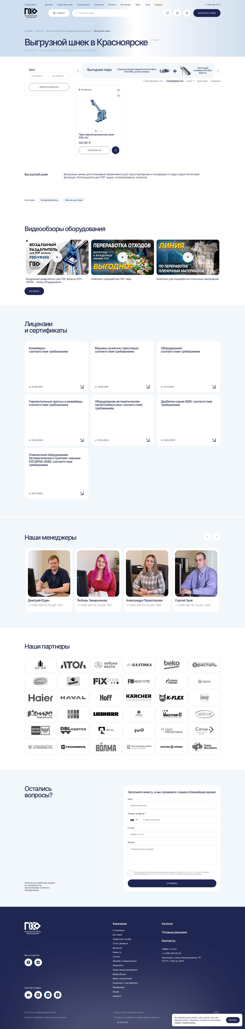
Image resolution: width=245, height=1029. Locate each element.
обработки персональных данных (189, 874)
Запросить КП (94, 150)
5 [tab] (102, 131)
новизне (215, 81)
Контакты (112, 5)
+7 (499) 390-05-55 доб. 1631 (45, 605)
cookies (178, 1022)
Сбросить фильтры (49, 87)
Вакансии (117, 948)
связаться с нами (207, 13)
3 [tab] (99, 131)
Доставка (49, 5)
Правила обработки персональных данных (45, 1017)
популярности (174, 81)
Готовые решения (174, 932)
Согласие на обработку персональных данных (136, 1017)
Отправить (172, 883)
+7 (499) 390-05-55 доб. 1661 (94, 605)
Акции (147, 5)
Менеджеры (126, 5)
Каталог (167, 923)
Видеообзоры (119, 974)
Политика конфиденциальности (40, 1012)
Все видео (34, 291)
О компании (99, 5)
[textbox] (131, 819)
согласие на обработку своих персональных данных (156, 872)
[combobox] (134, 819)
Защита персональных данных (129, 1012)
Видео (138, 5)
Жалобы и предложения (124, 961)
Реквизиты (118, 965)
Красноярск (31, 5)
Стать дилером (83, 5)
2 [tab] (97, 131)
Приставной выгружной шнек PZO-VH (96, 136)
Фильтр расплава (73, 200)
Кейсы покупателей (122, 978)
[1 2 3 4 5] (99, 92)
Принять (233, 1020)
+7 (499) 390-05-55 (213, 5)
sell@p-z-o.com (169, 949)
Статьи (116, 956)
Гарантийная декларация (125, 970)
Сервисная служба (64, 5)
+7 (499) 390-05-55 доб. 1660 (143, 605)
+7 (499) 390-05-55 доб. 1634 (192, 605)
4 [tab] (100, 131)
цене (189, 81)
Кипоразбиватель (49, 200)
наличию (202, 81)
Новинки (158, 5)
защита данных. (189, 1022)
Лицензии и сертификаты (125, 983)
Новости (117, 952)
